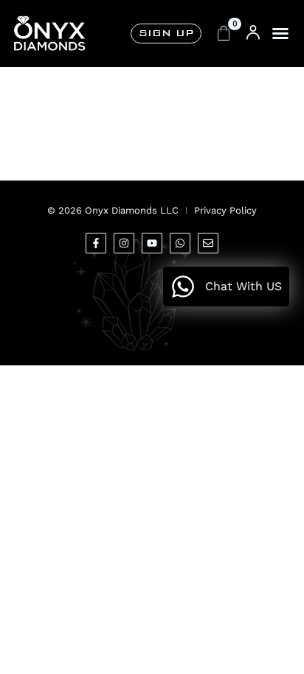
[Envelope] (208, 243)
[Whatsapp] (180, 243)
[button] (280, 33)
